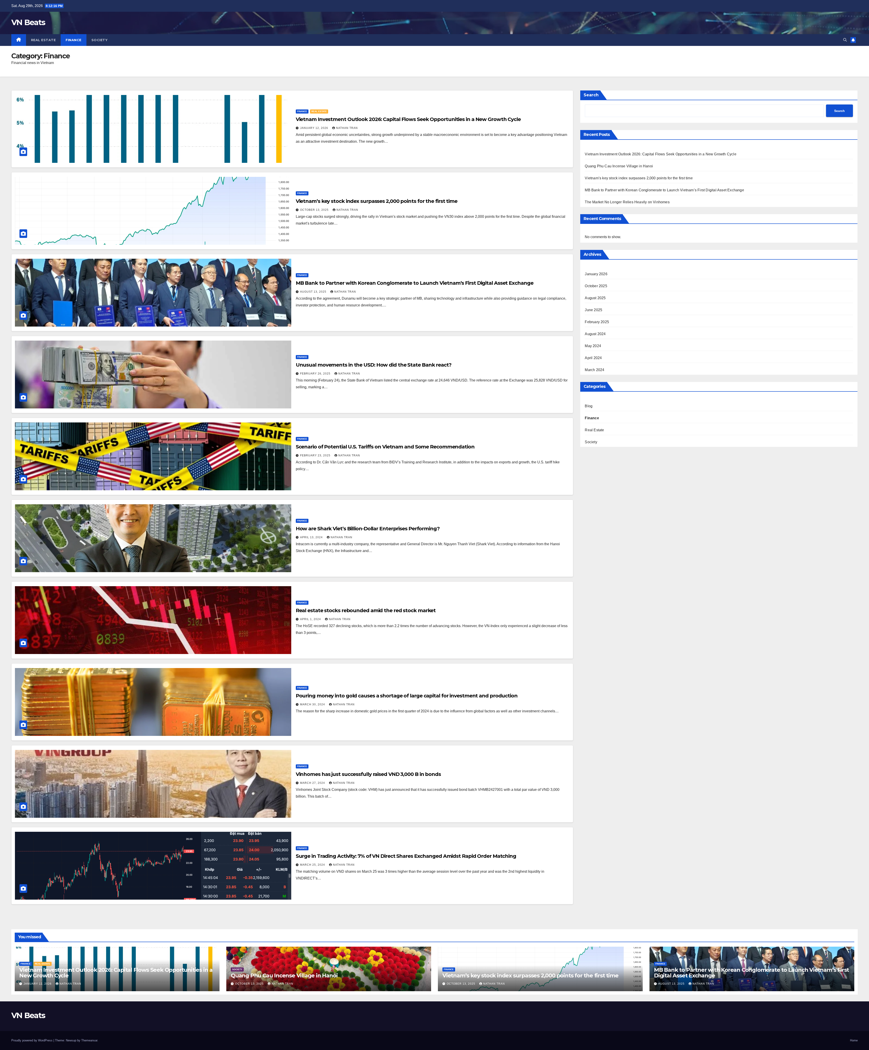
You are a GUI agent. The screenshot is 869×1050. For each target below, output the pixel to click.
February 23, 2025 (315, 455)
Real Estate (43, 40)
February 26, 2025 (315, 373)
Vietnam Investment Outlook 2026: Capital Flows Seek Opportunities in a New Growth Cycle (408, 119)
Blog (588, 406)
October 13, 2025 (314, 209)
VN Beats (28, 22)
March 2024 (594, 370)
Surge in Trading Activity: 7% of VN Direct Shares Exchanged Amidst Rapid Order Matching (406, 856)
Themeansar (89, 1040)
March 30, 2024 (313, 704)
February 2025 (597, 322)
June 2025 (593, 310)
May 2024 (593, 346)
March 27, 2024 (313, 783)
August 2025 (595, 298)
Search (591, 94)
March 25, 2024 (313, 864)
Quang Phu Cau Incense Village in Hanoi (619, 166)
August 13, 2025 (313, 291)
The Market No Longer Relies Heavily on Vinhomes (627, 202)
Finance (73, 40)
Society (99, 40)
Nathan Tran (347, 128)
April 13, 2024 (312, 537)
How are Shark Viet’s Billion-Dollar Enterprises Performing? (368, 529)
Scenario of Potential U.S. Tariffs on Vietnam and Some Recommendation (385, 447)
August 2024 (595, 334)
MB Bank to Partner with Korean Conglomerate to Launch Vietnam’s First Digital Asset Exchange (414, 283)
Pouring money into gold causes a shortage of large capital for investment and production (407, 696)
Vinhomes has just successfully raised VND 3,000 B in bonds (368, 774)
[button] (845, 40)
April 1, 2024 (311, 619)
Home (854, 1040)
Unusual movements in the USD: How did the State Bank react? (373, 365)
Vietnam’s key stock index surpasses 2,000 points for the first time (376, 201)
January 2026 (596, 274)
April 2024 (593, 358)
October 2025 (596, 286)
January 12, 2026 (314, 128)
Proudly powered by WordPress (32, 1040)
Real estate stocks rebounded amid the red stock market (366, 610)
